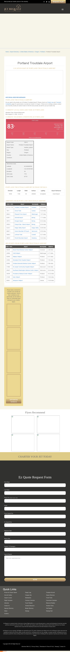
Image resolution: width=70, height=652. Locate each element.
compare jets (28, 595)
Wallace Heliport (17, 256)
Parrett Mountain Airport (21, 238)
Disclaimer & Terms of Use (47, 646)
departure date (8, 530)
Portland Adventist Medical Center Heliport (24, 263)
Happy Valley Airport (20, 227)
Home (7, 51)
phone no (11, 497)
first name (7, 482)
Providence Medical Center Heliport (22, 273)
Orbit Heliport (16, 253)
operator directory (8, 608)
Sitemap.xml (49, 611)
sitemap (27, 611)
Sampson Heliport (18, 280)
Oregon (37, 51)
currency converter (30, 600)
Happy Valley (35, 227)
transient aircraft (50, 592)
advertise (6, 603)
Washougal (35, 214)
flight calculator (8, 600)
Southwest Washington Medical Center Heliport (25, 270)
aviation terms (50, 605)
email (5, 505)
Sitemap (57, 646)
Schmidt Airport (19, 217)
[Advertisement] (20, 315)
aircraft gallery (8, 595)
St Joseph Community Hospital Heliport (23, 267)
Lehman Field (18, 234)
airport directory (50, 595)
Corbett (34, 234)
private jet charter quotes (10, 592)
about (5, 611)
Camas (34, 210)
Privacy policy (35, 646)
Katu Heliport (16, 277)
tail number (49, 608)
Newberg (34, 238)
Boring (33, 217)
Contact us (7, 605)
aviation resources (29, 605)
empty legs (28, 592)
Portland (42, 51)
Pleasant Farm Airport (21, 214)
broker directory (29, 608)
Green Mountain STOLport (22, 231)
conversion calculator (51, 600)
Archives (6, 613)
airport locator (8, 597)
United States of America (27, 51)
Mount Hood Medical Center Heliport (23, 250)
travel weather (29, 603)
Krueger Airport (19, 221)
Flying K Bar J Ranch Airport (22, 224)
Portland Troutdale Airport (22, 207)
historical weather (50, 603)
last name (6, 490)
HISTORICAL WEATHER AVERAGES (15, 97)
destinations (28, 597)
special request (8, 554)
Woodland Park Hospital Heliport (21, 260)
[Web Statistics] (3, 651)
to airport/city (8, 522)
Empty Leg (50, 102)
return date (7, 538)
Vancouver (34, 231)
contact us (62, 646)
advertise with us (25, 646)
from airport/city (8, 513)
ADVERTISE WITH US (14, 401)
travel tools (49, 597)
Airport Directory (14, 51)
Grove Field (18, 210)
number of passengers (9, 546)
